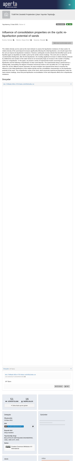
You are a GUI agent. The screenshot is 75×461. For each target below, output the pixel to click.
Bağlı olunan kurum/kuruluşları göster (62, 43)
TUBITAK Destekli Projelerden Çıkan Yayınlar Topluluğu (33, 14)
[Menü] (69, 5)
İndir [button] (67, 386)
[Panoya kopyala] (33, 426)
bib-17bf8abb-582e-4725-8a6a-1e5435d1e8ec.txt (20, 374)
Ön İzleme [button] (59, 386)
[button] (37, 84)
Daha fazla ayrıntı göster (20, 405)
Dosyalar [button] (9, 369)
